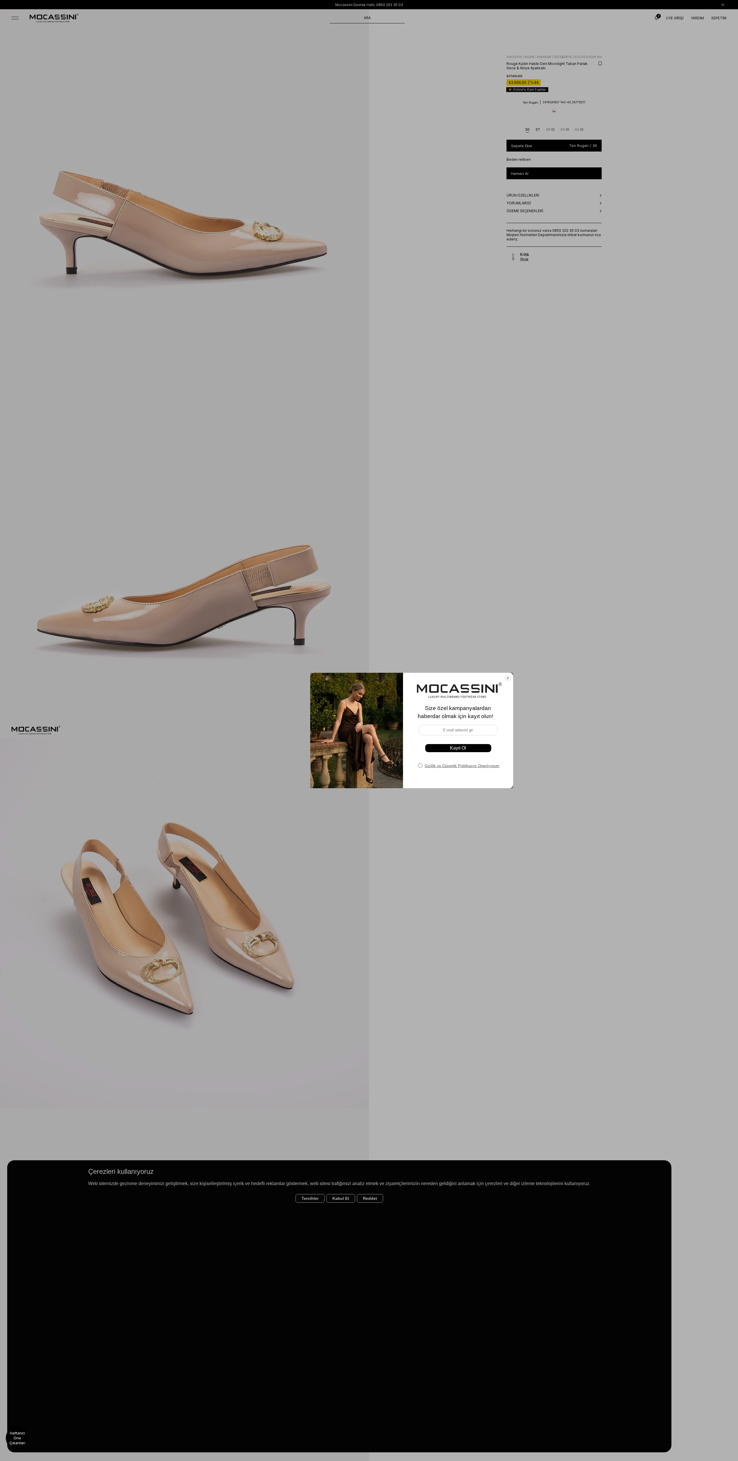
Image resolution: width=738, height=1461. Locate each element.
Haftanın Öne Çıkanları (17, 1438)
